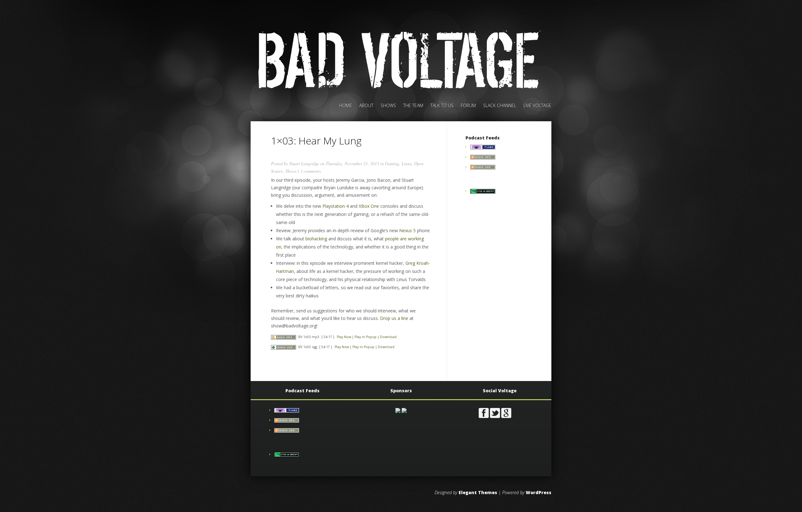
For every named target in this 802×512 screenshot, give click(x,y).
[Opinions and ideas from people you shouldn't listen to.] (482, 168)
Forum (468, 105)
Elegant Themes (478, 492)
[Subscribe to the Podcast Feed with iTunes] (482, 148)
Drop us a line (394, 318)
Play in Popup (366, 337)
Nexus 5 (407, 230)
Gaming (392, 163)
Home (345, 105)
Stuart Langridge (304, 163)
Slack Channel (499, 105)
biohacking (316, 239)
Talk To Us (442, 105)
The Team (413, 105)
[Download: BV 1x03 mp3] (283, 337)
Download (388, 337)
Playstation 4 (335, 206)
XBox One (369, 206)
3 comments (310, 171)
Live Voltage (537, 105)
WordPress (538, 492)
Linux (407, 163)
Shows (388, 105)
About (366, 105)
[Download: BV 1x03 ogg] (283, 347)
